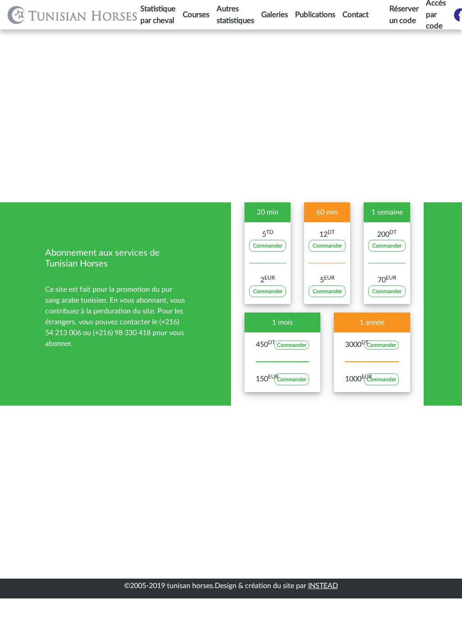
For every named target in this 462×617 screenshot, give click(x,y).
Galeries (274, 15)
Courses (196, 15)
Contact (355, 15)
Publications (315, 15)
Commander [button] (267, 245)
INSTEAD (323, 585)
